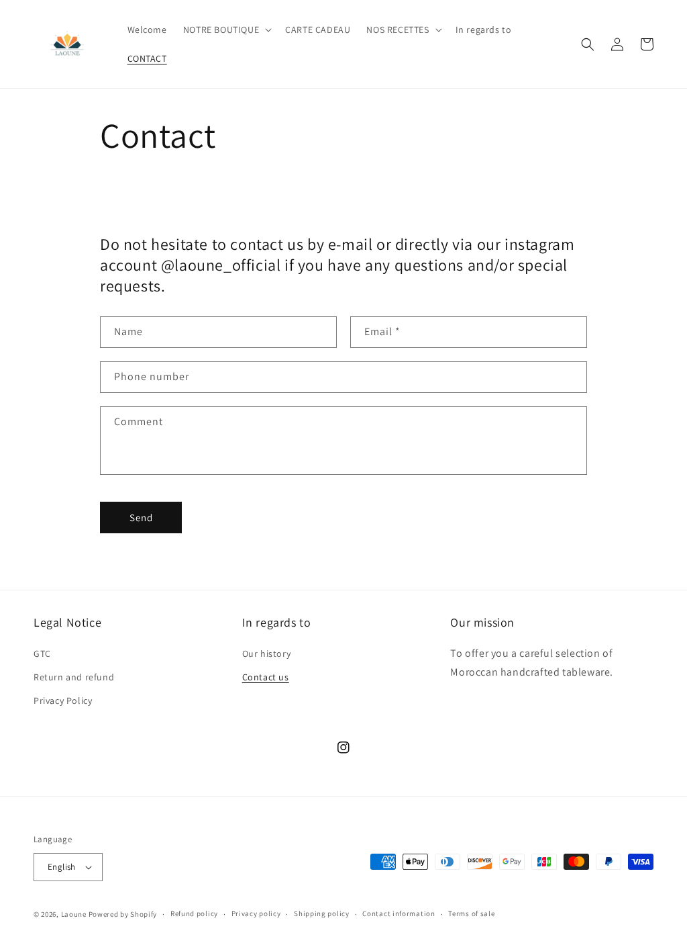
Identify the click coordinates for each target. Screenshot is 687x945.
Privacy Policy (63, 700)
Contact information (398, 913)
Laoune (74, 914)
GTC (42, 653)
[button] (226, 29)
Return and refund (74, 677)
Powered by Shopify (123, 914)
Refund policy (194, 913)
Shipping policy (322, 913)
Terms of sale (471, 913)
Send (141, 517)
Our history (266, 653)
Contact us (265, 677)
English (62, 866)
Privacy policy (256, 913)
